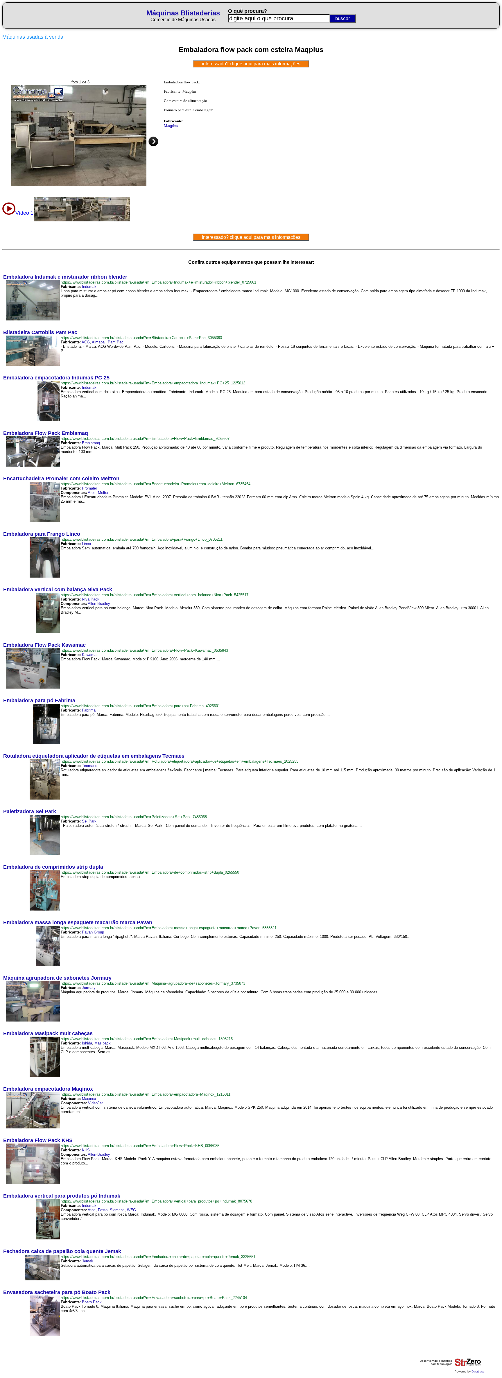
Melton (103, 492)
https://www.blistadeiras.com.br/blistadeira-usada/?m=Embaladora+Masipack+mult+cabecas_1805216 (147, 1039)
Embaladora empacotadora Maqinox (48, 1089)
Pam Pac (115, 342)
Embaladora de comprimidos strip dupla (53, 867)
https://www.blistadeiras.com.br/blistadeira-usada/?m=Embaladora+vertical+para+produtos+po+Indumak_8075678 (156, 1201)
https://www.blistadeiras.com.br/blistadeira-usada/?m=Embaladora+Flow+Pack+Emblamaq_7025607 (145, 438)
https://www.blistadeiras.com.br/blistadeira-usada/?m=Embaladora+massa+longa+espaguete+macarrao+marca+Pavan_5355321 (169, 928)
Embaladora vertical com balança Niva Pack (57, 589)
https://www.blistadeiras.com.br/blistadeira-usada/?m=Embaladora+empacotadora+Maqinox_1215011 (145, 1094)
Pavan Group (93, 932)
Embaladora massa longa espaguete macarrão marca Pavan (77, 922)
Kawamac (90, 655)
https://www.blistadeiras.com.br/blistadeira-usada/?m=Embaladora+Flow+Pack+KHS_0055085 (140, 1146)
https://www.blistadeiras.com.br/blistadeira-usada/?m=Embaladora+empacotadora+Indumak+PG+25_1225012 (153, 383)
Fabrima (89, 710)
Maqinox (89, 1098)
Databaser (478, 1371)
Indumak (89, 286)
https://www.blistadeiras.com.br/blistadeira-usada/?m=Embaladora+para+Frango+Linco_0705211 (142, 539)
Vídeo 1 (24, 213)
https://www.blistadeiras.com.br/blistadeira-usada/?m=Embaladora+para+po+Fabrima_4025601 (140, 706)
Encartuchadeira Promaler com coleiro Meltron (61, 478)
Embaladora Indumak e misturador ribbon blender (65, 277)
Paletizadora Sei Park (29, 811)
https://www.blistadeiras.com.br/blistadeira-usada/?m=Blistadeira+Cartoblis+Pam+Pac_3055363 (141, 338)
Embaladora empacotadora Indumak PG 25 (56, 378)
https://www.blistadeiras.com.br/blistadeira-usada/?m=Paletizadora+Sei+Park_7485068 (134, 817)
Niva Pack (90, 599)
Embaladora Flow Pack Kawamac (44, 645)
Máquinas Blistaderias (183, 13)
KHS (86, 1150)
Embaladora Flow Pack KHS (38, 1140)
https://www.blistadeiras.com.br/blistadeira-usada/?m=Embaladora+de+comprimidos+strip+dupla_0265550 (150, 872)
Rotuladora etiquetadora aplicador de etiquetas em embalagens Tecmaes (93, 756)
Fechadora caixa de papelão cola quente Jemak (62, 1251)
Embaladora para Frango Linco (41, 534)
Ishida (87, 1043)
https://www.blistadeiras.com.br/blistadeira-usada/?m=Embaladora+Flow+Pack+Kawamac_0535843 (144, 650)
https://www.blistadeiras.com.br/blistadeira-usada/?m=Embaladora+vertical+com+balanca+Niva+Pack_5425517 (154, 595)
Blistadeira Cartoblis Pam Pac (40, 332)
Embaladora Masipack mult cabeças (48, 1033)
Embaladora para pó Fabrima (39, 700)
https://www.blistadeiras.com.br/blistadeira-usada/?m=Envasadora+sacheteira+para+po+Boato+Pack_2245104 (154, 1297)
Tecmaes (89, 766)
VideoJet (95, 1103)
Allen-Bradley (99, 603)
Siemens (117, 1210)
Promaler (89, 488)
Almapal (98, 342)
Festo (102, 1210)
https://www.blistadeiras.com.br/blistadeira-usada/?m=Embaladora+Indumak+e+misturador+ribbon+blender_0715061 (158, 282)
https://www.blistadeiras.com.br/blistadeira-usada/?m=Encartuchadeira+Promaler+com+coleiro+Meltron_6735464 (155, 484)
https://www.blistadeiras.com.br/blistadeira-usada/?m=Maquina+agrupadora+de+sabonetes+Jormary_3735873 (153, 983)
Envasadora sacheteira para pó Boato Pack (56, 1292)
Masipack (102, 1043)
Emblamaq (91, 443)
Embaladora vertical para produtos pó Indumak (61, 1196)
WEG (131, 1210)
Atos (92, 492)
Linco (86, 544)
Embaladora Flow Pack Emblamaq (45, 433)
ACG (86, 342)
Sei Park (89, 821)
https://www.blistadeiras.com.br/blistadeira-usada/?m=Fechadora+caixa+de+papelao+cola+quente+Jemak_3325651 (158, 1257)
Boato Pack (92, 1302)
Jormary (89, 987)
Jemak (87, 1261)
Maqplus (171, 125)
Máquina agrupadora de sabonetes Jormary (57, 978)
